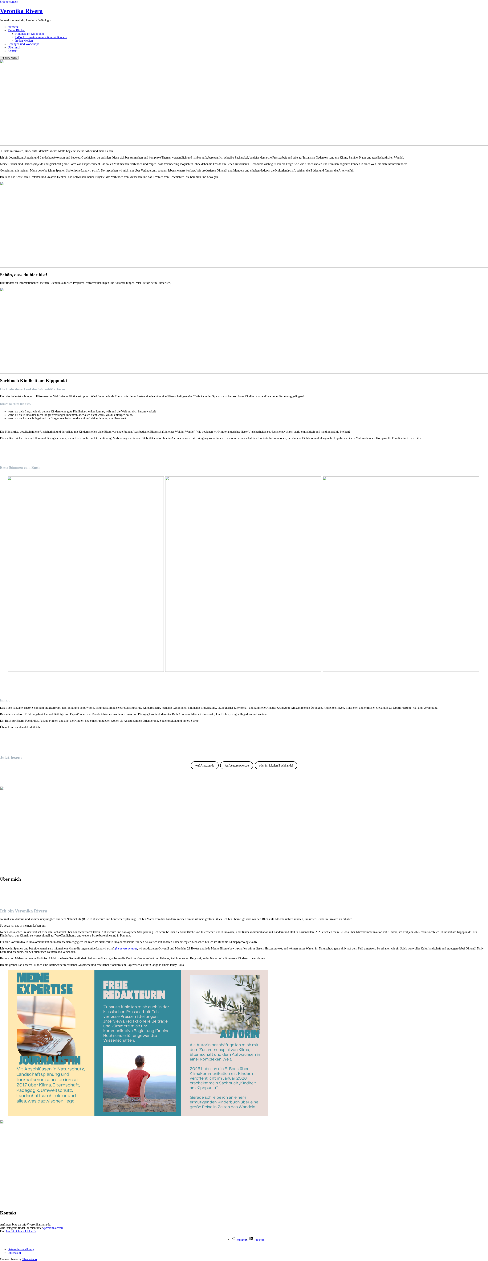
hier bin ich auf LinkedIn (21, 1231)
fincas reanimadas (126, 948)
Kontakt (12, 50)
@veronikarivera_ (54, 1228)
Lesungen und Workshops (23, 44)
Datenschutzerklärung (21, 1249)
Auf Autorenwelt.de (237, 765)
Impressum (14, 1252)
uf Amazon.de (204, 765)
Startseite (13, 26)
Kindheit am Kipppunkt (29, 33)
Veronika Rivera (21, 10)
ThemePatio (29, 1259)
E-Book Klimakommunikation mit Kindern (41, 37)
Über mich (14, 47)
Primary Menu (9, 57)
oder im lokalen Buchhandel (276, 765)
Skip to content (9, 1)
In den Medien (24, 40)
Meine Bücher (16, 30)
